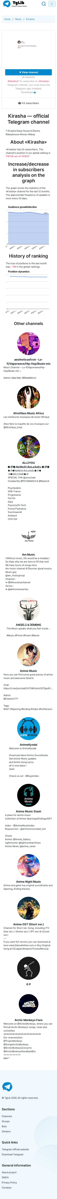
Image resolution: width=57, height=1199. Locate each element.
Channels (7, 1116)
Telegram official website (15, 1149)
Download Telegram (12, 1154)
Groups (6, 1121)
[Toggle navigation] (52, 4)
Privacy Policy (9, 1182)
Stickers (6, 1131)
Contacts (6, 1187)
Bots (4, 1126)
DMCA (5, 1177)
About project (9, 1172)
